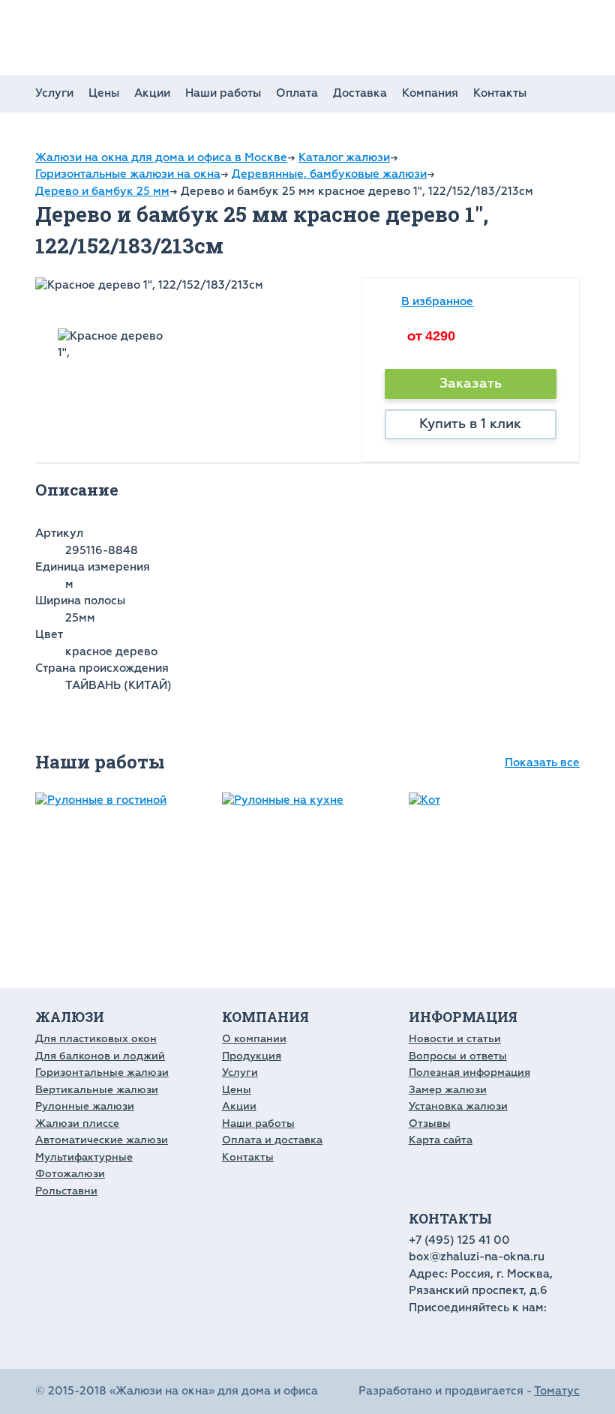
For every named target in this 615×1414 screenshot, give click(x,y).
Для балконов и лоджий (100, 1056)
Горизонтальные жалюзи (102, 1072)
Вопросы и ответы (458, 1056)
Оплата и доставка (272, 1140)
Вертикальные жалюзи (96, 1089)
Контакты (499, 93)
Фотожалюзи (70, 1173)
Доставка (360, 93)
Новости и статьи (455, 1038)
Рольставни (66, 1191)
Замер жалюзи (448, 1089)
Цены (103, 93)
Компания (430, 93)
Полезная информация (469, 1072)
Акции (152, 93)
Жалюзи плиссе (77, 1123)
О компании (254, 1038)
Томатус (557, 1391)
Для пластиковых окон (96, 1038)
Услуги (54, 93)
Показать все (542, 763)
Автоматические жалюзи (101, 1140)
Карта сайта (440, 1140)
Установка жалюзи (458, 1106)
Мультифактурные (84, 1157)
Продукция (251, 1056)
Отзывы (430, 1123)
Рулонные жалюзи (84, 1106)
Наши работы (223, 93)
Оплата (297, 93)
